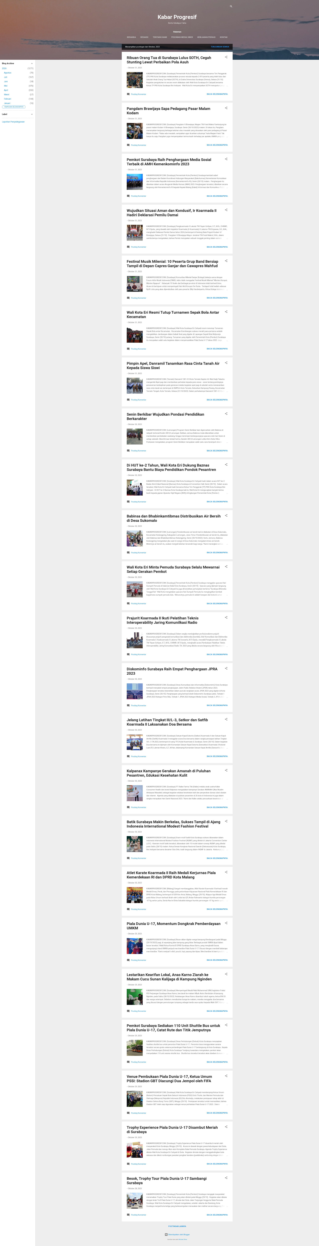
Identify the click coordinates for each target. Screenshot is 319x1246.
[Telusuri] (231, 7)
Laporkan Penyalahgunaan (13, 122)
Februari (7, 99)
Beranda (131, 37)
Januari (7, 103)
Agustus (7, 73)
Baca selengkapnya (217, 94)
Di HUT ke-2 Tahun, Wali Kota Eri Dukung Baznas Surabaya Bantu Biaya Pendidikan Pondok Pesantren (171, 467)
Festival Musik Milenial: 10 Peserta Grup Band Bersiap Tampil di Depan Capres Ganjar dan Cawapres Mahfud (172, 263)
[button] (226, 57)
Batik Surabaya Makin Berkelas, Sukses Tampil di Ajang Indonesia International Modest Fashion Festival (173, 824)
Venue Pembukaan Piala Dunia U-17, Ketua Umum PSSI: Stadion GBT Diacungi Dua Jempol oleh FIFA (169, 1078)
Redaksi (144, 37)
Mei (5, 86)
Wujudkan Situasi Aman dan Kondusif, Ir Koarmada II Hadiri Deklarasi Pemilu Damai (171, 212)
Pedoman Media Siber (182, 37)
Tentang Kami (160, 37)
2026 (4, 68)
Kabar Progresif (177, 17)
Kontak (223, 37)
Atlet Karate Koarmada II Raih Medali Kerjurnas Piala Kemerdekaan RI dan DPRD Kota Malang (171, 875)
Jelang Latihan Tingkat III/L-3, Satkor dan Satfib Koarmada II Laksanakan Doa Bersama (167, 722)
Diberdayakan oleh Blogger (179, 1234)
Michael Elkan (183, 1239)
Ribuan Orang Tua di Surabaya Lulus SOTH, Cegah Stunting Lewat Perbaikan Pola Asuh (169, 60)
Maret (6, 94)
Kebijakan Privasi (206, 37)
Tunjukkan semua (220, 47)
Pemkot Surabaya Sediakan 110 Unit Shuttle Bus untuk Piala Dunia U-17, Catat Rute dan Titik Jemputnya (173, 1027)
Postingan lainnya (177, 1226)
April (6, 90)
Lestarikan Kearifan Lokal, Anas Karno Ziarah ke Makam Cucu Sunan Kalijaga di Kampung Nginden (169, 977)
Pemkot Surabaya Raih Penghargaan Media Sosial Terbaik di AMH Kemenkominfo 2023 (169, 161)
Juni (6, 81)
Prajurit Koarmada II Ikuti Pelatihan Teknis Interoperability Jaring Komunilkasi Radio (163, 620)
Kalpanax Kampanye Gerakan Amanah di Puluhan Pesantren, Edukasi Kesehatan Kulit (169, 773)
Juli (5, 77)
